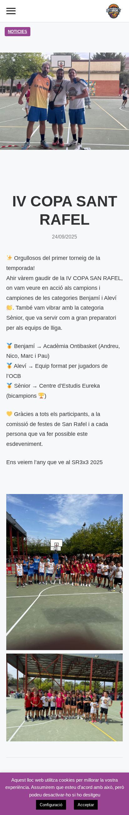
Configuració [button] (51, 804)
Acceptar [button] (86, 804)
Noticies (17, 31)
